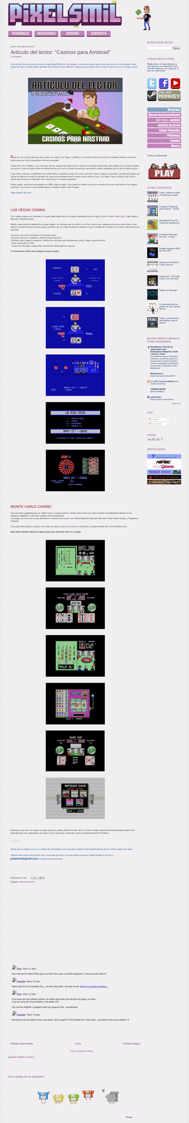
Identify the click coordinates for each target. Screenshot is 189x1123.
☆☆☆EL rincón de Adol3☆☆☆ (164, 381)
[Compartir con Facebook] (40, 877)
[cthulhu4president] (164, 482)
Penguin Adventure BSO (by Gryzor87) (169, 249)
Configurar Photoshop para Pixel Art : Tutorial (169, 208)
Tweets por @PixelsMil (157, 156)
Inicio (78, 1043)
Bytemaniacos (156, 373)
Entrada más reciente (22, 1043)
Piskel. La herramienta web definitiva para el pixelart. (169, 320)
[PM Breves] (164, 135)
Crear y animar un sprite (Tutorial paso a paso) (169, 194)
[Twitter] (152, 83)
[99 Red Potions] (164, 477)
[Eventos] (164, 140)
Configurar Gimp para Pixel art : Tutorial (168, 235)
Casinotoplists (72, 64)
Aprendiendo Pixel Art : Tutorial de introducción (169, 221)
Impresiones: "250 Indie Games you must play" (169, 277)
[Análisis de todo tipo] (72, 34)
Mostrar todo (176, 403)
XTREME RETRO (158, 389)
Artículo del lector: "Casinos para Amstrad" (61, 52)
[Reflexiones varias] (46, 34)
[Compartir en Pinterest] (43, 877)
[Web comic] (164, 130)
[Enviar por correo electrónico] (32, 877)
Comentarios (156, 424)
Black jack (119, 216)
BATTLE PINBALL (157, 392)
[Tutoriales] (20, 34)
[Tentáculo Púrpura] (164, 472)
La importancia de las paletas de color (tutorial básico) (169, 306)
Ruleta (77, 518)
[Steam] (152, 95)
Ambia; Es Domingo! (168, 290)
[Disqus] (75, 924)
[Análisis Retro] (164, 120)
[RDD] (164, 109)
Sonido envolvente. (158, 384)
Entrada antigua (131, 1043)
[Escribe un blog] (35, 877)
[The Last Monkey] (169, 95)
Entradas (155, 419)
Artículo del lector (27, 882)
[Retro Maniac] (164, 461)
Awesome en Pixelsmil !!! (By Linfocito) (169, 263)
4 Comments (16, 57)
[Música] (164, 146)
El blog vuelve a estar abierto (162, 399)
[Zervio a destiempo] (164, 125)
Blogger (129, 1117)
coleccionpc (155, 397)
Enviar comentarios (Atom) (81, 1051)
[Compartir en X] (37, 877)
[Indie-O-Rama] (164, 466)
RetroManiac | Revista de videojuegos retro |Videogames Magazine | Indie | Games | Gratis (164, 350)
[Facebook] (163, 83)
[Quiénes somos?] (99, 34)
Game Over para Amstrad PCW (162, 376)
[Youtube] (175, 83)
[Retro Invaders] (164, 456)
